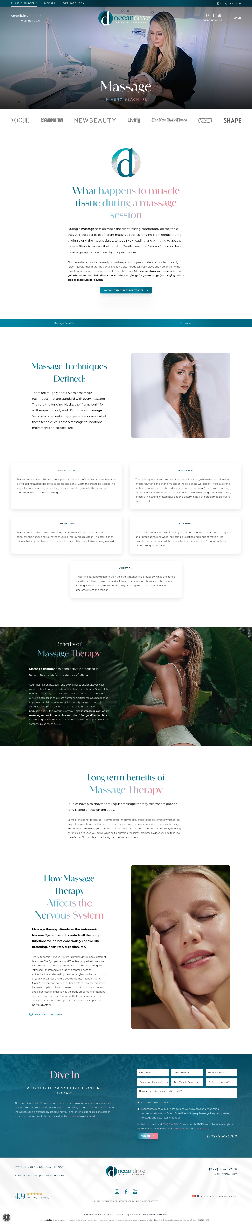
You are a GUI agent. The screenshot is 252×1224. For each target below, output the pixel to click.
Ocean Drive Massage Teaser (124, 290)
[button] (230, 18)
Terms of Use (180, 1128)
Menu (237, 18)
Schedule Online (24, 16)
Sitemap (88, 1214)
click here (73, 1116)
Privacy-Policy (201, 1128)
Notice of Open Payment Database (149, 1214)
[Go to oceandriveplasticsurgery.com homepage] (125, 18)
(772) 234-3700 (230, 3)
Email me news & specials (156, 1102)
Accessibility (120, 1214)
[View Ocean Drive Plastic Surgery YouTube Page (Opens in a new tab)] (219, 16)
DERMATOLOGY (74, 3)
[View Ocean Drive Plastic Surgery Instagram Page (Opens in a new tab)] (207, 16)
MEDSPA (50, 3)
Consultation (188, 323)
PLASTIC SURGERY (24, 3)
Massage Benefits (64, 323)
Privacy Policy (103, 1214)
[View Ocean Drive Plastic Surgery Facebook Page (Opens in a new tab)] (213, 16)
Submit (145, 1136)
